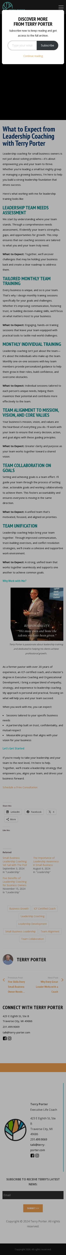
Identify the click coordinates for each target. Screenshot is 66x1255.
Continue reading (33, 56)
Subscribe (47, 45)
